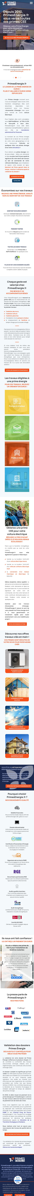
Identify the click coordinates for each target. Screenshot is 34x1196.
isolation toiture (11, 314)
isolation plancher (12, 316)
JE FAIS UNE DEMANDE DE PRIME (17, 624)
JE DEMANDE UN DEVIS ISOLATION (17, 699)
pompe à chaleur (23, 318)
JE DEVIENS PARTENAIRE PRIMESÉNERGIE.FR (18, 786)
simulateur (16, 147)
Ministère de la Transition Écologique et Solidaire (17, 1121)
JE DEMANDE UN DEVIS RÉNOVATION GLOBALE (17, 756)
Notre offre (17, 181)
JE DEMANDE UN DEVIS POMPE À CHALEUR (17, 671)
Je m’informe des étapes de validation (17, 1134)
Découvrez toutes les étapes (12, 1147)
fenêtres (24, 320)
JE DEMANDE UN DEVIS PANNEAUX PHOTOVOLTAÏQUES (17, 727)
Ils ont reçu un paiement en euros (17, 941)
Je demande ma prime (17, 176)
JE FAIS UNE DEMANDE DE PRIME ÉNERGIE (17, 370)
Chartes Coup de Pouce (22, 1112)
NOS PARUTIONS (17, 1001)
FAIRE (4, 1112)
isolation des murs (12, 311)
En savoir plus (26, 1192)
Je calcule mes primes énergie (16, 38)
